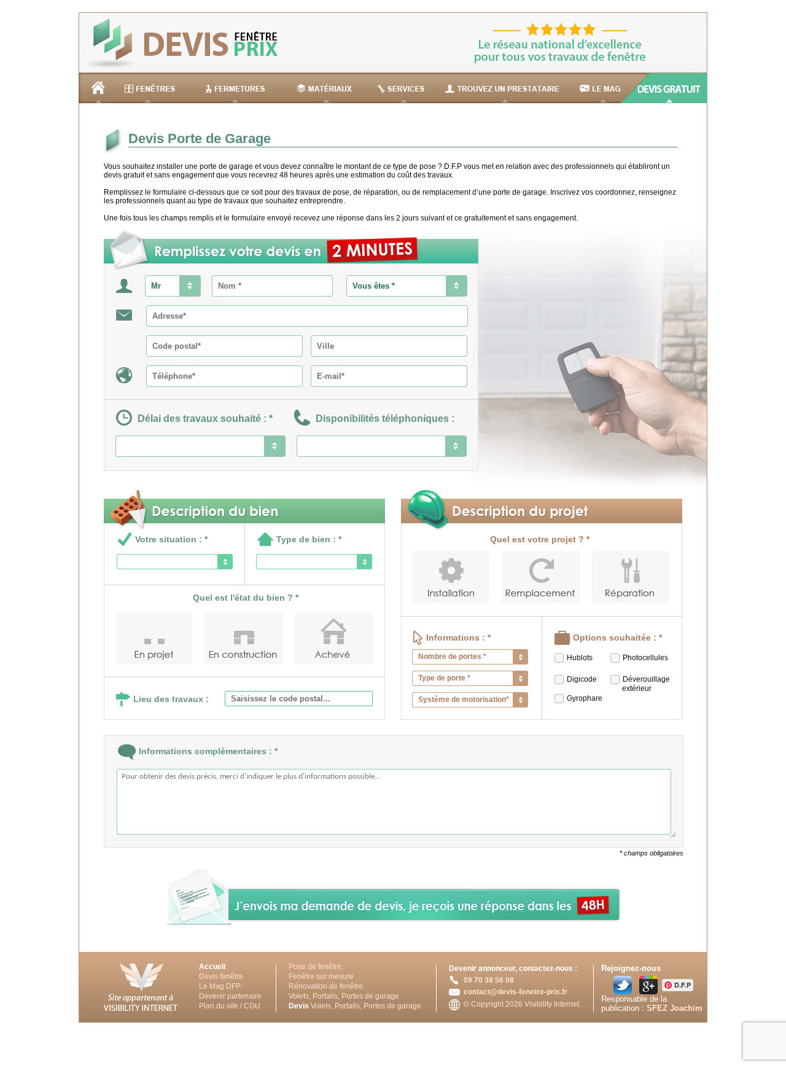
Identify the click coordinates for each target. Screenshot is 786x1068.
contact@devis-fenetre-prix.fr (515, 992)
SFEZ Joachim (674, 1008)
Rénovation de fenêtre (326, 986)
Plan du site (218, 1006)
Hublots (580, 657)
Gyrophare (584, 698)
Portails (325, 996)
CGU (252, 1006)
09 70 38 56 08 (489, 980)
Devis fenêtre (221, 976)
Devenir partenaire (230, 996)
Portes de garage (370, 996)
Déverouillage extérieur (637, 684)
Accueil (212, 966)
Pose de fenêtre (315, 966)
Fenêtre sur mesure (321, 976)
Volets (299, 996)
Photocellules (645, 657)
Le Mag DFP (220, 986)
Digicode (582, 679)
